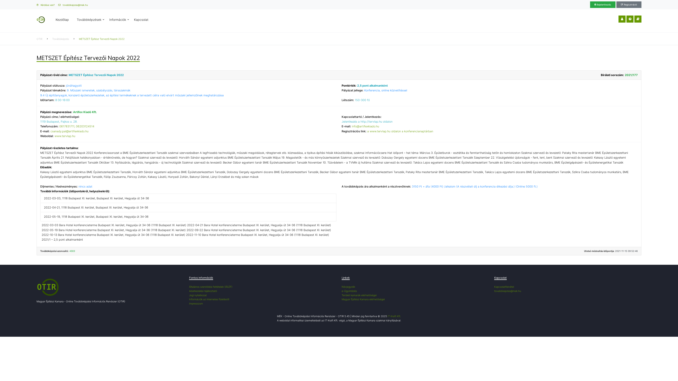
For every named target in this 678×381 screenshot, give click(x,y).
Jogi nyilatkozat (198, 295)
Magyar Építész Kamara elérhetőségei (363, 299)
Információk (117, 20)
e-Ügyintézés (349, 290)
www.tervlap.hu (65, 136)
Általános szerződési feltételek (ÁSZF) (210, 286)
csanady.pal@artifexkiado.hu (69, 131)
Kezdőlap (62, 20)
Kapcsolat (141, 20)
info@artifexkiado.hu (365, 126)
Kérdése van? (47, 5)
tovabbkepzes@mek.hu (75, 5)
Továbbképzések (89, 20)
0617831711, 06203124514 (76, 126)
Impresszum (196, 303)
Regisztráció (630, 4)
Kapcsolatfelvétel (504, 286)
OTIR (39, 38)
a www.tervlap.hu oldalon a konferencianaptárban (400, 131)
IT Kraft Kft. (394, 316)
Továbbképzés (60, 38)
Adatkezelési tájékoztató (203, 290)
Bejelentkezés (603, 4)
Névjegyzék (348, 286)
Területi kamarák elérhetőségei (359, 295)
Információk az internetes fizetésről (209, 299)
